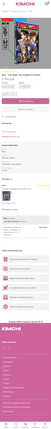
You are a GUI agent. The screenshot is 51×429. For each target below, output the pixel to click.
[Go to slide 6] (10, 67)
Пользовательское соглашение (16, 407)
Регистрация (8, 411)
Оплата (6, 370)
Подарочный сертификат (13, 387)
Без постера (8, 86)
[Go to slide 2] (3, 67)
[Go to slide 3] (5, 67)
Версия (22, 83)
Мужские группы (18, 11)
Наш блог (7, 396)
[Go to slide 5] (8, 67)
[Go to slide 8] (13, 67)
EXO (30, 11)
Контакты (7, 374)
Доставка (7, 366)
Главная (5, 11)
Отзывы (6, 379)
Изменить (23, 221)
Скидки (6, 383)
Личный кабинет (10, 357)
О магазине (8, 362)
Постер (4, 83)
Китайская (24, 86)
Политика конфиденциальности (16, 403)
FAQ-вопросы (8, 392)
